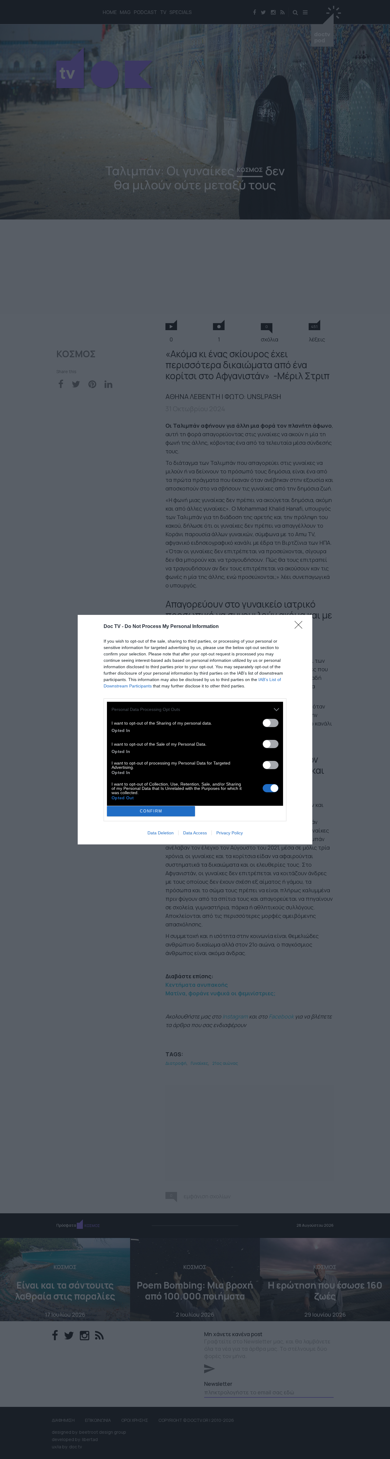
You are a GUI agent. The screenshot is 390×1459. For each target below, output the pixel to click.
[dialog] (195, 729)
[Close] (300, 627)
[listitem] (195, 709)
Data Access (195, 832)
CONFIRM (151, 811)
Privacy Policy (229, 832)
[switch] (270, 723)
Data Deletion (160, 832)
